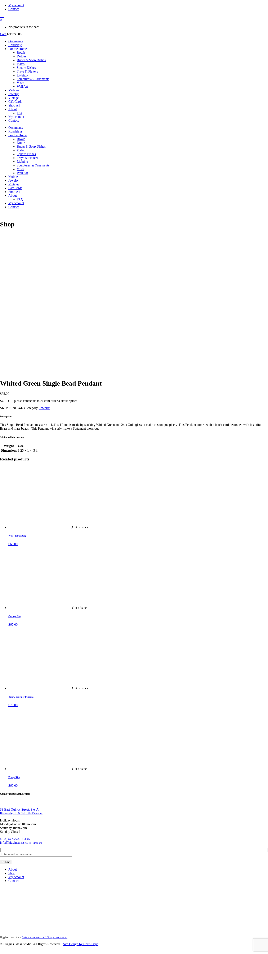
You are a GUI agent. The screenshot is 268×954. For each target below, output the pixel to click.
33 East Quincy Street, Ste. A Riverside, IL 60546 (21, 811)
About (12, 869)
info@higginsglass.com (21, 842)
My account (16, 5)
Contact (13, 9)
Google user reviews (44, 937)
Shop (11, 873)
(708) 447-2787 (15, 839)
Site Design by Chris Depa (80, 944)
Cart (3, 34)
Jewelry (44, 408)
